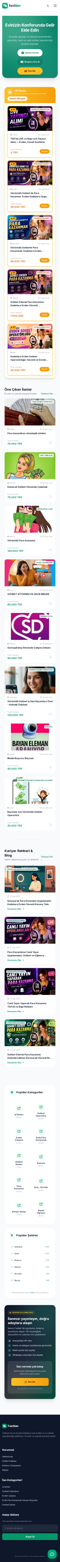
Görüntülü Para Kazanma (21, 540)
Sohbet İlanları (8, 1505)
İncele (44, 151)
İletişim (5, 1470)
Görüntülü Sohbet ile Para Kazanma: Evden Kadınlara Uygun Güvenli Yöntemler (29, 196)
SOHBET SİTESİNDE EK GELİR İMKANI (28, 594)
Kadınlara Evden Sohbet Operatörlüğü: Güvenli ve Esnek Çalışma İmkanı (28, 360)
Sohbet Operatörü (10, 1491)
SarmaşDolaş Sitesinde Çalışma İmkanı (28, 647)
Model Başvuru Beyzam (20, 758)
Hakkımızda (7, 1456)
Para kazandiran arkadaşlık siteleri (26, 433)
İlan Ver (31, 1382)
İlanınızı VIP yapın (17, 99)
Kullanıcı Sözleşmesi (11, 1465)
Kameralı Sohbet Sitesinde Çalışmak (27, 486)
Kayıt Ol (30, 1536)
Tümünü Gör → (48, 393)
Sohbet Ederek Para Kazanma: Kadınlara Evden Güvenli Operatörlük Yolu (27, 305)
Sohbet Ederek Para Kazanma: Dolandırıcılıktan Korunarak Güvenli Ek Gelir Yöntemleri (28, 1058)
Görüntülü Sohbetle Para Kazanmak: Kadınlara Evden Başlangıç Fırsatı (25, 251)
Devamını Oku (14, 909)
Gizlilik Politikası (9, 1461)
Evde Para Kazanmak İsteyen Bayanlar (20, 1500)
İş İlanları (6, 1487)
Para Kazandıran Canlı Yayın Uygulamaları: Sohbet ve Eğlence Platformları (25, 955)
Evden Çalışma (9, 1496)
